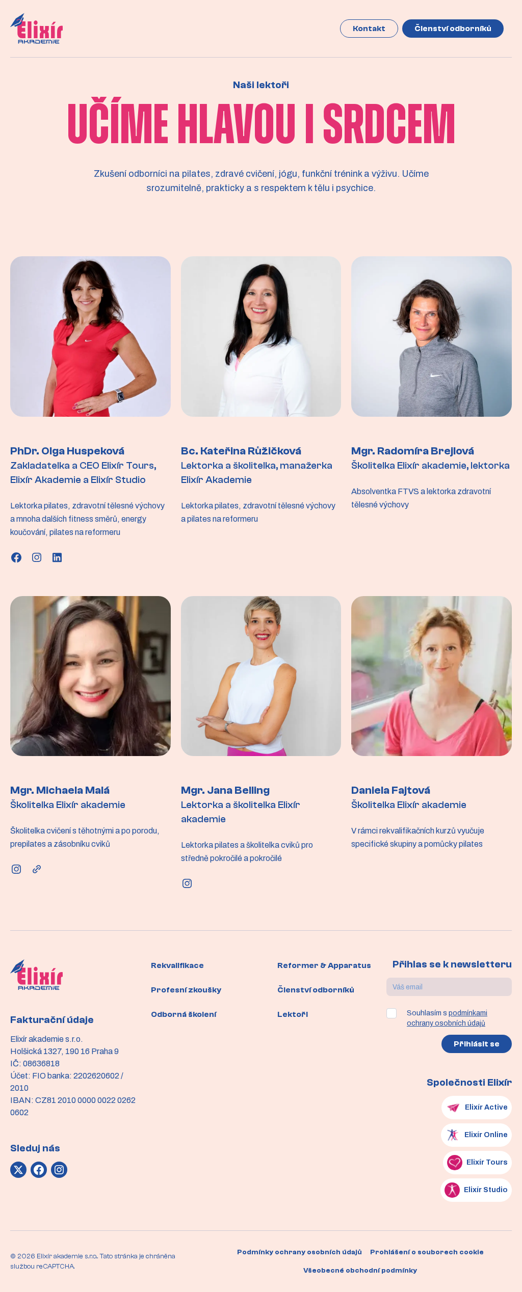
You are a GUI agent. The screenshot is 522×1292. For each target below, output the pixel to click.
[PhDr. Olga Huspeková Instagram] (37, 557)
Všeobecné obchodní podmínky (360, 1271)
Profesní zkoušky (186, 989)
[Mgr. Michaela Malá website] (37, 869)
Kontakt (369, 28)
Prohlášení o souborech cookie (427, 1252)
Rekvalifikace (177, 965)
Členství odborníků (452, 28)
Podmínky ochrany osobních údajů (299, 1252)
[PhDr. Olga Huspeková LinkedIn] (57, 557)
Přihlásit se (477, 1043)
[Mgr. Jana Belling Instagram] (187, 883)
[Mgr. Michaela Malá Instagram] (16, 869)
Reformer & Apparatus (324, 965)
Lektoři (292, 1014)
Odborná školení (183, 1014)
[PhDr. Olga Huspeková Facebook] (16, 557)
